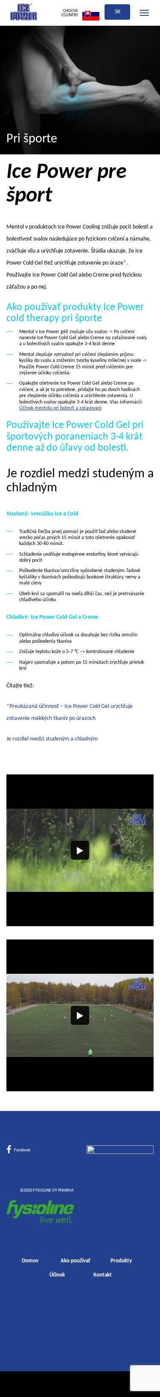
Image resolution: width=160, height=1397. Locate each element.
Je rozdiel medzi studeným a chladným (52, 739)
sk (117, 12)
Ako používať (75, 1261)
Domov (30, 1261)
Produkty (121, 1261)
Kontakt (102, 1275)
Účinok (57, 1275)
